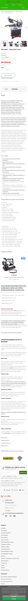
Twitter (22, 490)
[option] (14, 27)
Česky (13, 5)
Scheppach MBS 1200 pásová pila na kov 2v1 (14, 277)
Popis (6, 89)
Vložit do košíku (8, 75)
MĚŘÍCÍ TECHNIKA (5, 547)
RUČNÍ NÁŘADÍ (4, 535)
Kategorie (5, 7)
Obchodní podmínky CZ (6, 579)
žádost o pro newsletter (10, 476)
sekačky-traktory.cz (5, 440)
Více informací (15, 594)
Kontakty (8, 510)
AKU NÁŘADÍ (4, 530)
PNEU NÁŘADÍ (4, 537)
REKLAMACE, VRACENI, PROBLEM (9, 576)
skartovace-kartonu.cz (6, 443)
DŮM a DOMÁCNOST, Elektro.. (7, 542)
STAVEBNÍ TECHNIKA (6, 544)
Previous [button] (1, 27)
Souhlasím (14, 598)
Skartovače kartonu (5, 570)
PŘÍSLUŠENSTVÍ (4, 560)
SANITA (2, 565)
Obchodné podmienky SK (6, 581)
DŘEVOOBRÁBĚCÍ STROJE (7, 551)
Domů (2, 11)
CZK (7, 5)
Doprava (3, 583)
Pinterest (16, 490)
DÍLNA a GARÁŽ (4, 540)
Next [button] (26, 27)
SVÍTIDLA (3, 556)
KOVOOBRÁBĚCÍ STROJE (9, 11)
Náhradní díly (4, 563)
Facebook (7, 490)
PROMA (7, 57)
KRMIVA (3, 567)
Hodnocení (15, 89)
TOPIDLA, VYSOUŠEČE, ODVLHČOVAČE (10, 558)
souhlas (8, 476)
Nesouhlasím (14, 596)
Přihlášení (20, 4)
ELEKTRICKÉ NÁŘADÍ (6, 533)
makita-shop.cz (4, 437)
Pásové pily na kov (18, 11)
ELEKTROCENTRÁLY (5, 549)
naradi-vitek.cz (4, 445)
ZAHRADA (3, 528)
